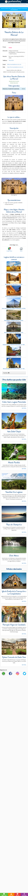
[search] (14, 4)
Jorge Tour (14, 111)
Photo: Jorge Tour (14, 195)
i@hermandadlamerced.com (14, 64)
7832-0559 (11, 60)
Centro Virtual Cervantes (15, 28)
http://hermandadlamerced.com (15, 67)
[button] (27, 1)
